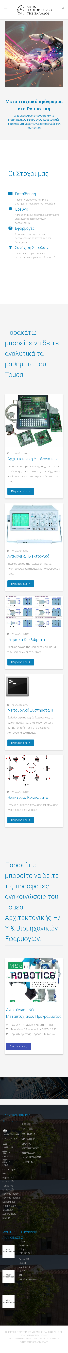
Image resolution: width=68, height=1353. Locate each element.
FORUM (29, 1162)
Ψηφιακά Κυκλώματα (26, 639)
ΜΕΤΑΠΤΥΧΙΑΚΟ (30, 1148)
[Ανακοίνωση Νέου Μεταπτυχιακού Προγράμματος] (34, 979)
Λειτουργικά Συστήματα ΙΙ (30, 710)
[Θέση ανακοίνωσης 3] (9, 1251)
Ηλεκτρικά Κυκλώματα (27, 797)
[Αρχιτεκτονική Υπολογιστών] (34, 420)
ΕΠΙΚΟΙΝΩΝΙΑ (28, 1153)
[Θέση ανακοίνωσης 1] (9, 1301)
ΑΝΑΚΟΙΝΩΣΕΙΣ (33, 1157)
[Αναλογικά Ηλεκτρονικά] (34, 524)
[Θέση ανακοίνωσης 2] (9, 1276)
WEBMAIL (9, 1147)
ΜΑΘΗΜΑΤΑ (28, 1134)
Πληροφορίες (19, 491)
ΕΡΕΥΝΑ (26, 1143)
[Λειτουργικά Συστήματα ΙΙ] (17, 686)
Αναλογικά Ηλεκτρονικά (28, 556)
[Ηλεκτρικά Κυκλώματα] (28, 770)
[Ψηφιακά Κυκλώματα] (34, 612)
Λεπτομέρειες (18, 1046)
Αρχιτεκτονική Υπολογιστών (32, 459)
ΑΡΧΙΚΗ (26, 1124)
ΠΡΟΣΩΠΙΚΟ (28, 1129)
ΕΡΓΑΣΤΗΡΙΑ (28, 1138)
